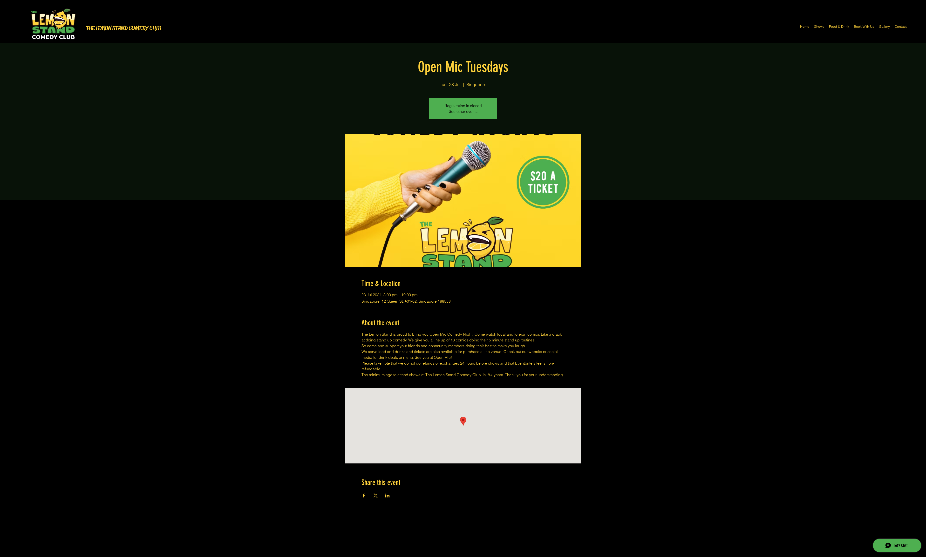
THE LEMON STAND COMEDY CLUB (123, 28)
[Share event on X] (375, 495)
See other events (463, 111)
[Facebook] (455, 554)
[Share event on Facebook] (363, 495)
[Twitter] (463, 554)
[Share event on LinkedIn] (387, 495)
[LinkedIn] (470, 554)
